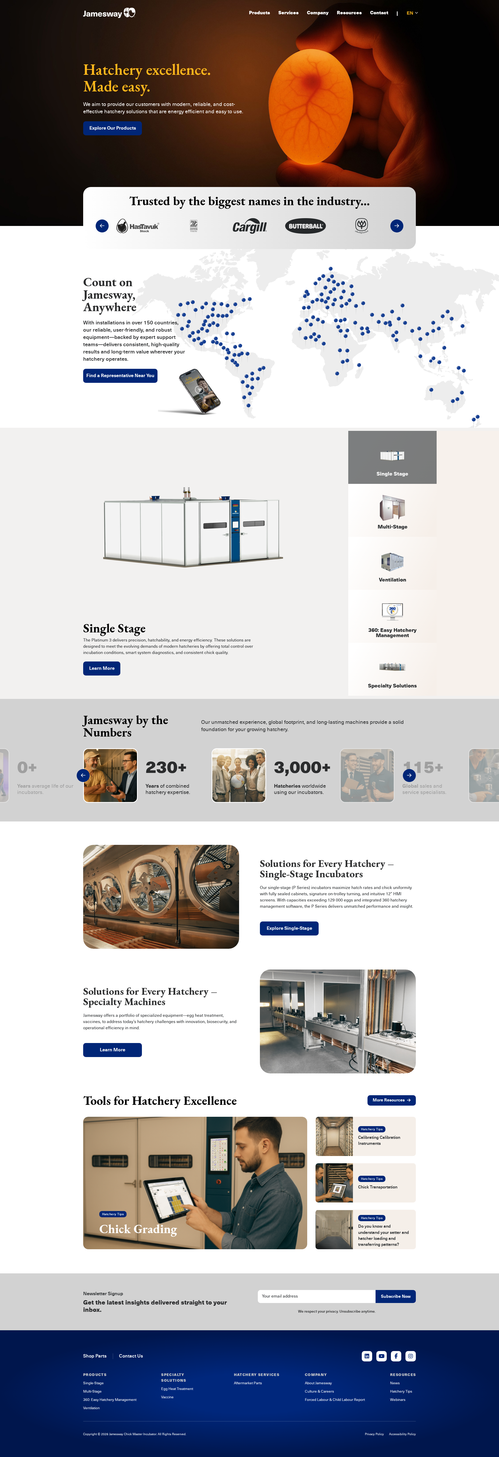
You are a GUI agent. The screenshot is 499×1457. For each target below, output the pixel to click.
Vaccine (167, 1397)
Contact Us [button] (131, 1356)
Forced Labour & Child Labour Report (335, 1400)
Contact (379, 13)
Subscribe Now (396, 1296)
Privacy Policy (374, 1434)
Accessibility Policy (402, 1434)
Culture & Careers (319, 1391)
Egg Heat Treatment (177, 1389)
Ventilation (91, 1408)
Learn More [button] (112, 1050)
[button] (102, 225)
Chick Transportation (377, 1187)
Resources (349, 13)
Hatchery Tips (113, 1214)
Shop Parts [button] (95, 1356)
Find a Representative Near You (120, 375)
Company (318, 13)
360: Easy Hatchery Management (109, 1400)
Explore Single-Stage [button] (289, 928)
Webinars (397, 1400)
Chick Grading (138, 1228)
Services (288, 13)
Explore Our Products (112, 128)
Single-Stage (93, 1383)
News (395, 1383)
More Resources (389, 1100)
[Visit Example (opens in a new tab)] (367, 1356)
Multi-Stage (92, 1391)
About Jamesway (318, 1383)
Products (259, 13)
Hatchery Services (257, 1374)
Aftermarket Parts (248, 1383)
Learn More (102, 668)
